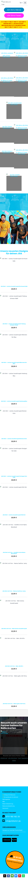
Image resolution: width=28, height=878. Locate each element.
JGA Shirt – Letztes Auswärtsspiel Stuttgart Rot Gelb (14, 477)
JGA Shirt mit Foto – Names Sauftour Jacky (14, 591)
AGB (3, 801)
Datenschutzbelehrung (8, 806)
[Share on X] (4, 875)
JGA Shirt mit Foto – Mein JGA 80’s (14, 666)
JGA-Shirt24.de (12, 758)
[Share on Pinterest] (19, 875)
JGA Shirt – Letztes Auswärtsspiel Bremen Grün (14, 438)
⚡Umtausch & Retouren (8, 795)
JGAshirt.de (3, 758)
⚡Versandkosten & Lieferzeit (10, 797)
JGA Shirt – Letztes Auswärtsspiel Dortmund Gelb (14, 286)
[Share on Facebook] (8, 875)
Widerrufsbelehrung (7, 803)
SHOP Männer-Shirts (14, 45)
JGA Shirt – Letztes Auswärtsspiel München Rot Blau (14, 363)
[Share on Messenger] (15, 875)
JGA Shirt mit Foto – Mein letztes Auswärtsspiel (14, 628)
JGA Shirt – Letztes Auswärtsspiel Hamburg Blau (14, 401)
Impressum (5, 808)
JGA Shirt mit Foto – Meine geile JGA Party (14, 703)
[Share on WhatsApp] (23, 875)
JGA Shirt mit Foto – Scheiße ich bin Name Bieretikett (14, 553)
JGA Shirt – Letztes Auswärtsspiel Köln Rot (14, 515)
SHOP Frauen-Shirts (14, 207)
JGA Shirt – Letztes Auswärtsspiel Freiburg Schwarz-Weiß (14, 324)
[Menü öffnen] (25, 2)
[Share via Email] (12, 875)
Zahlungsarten (6, 799)
